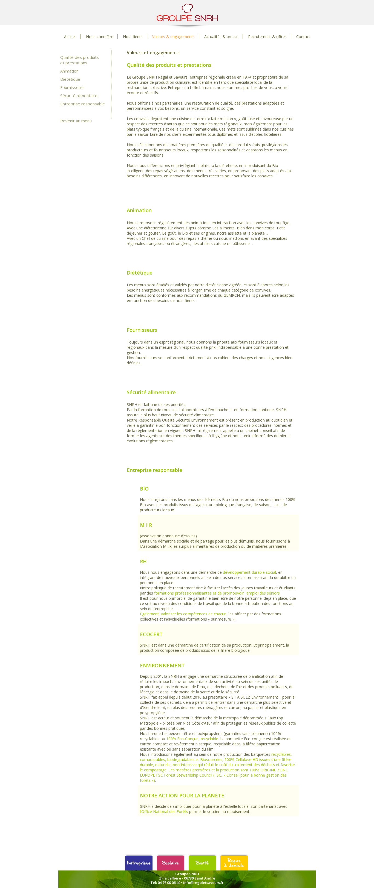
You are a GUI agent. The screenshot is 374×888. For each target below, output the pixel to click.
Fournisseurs (72, 87)
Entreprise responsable (82, 103)
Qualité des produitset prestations (79, 59)
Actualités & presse (221, 36)
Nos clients (133, 36)
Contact (303, 36)
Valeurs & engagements (173, 36)
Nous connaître (99, 36)
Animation (69, 71)
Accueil (70, 36)
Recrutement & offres (267, 36)
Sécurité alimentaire (78, 95)
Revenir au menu (76, 120)
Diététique (70, 79)
